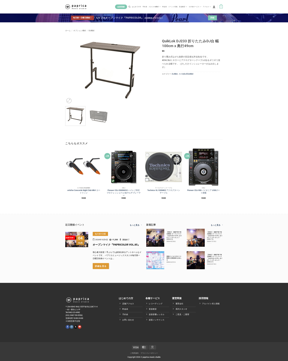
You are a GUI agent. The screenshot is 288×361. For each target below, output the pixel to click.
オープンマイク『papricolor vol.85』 (116, 244)
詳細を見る (101, 266)
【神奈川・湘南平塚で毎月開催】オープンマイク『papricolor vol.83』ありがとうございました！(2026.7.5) (214, 235)
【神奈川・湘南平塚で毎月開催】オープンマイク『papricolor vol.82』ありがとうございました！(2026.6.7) (214, 258)
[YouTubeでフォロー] (79, 327)
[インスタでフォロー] (71, 327)
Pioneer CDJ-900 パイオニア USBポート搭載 (203, 191)
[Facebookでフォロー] (67, 327)
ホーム (68, 31)
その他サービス (194, 6)
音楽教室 (182, 6)
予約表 (144, 6)
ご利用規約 (134, 353)
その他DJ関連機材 (186, 74)
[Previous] (71, 70)
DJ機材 (91, 31)
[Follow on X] (75, 327)
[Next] (149, 70)
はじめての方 (136, 6)
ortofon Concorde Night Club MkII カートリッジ (83, 191)
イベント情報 (172, 6)
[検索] (129, 6)
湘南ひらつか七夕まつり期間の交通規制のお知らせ (173, 258)
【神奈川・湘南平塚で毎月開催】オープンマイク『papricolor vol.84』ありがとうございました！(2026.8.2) (174, 235)
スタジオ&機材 (154, 6)
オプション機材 (79, 31)
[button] (214, 6)
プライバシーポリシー (149, 353)
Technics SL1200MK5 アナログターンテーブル (163, 191)
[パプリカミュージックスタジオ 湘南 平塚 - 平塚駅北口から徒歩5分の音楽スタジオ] (75, 6)
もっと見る (135, 225)
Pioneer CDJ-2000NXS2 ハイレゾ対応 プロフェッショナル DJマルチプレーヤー (124, 192)
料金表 (164, 6)
